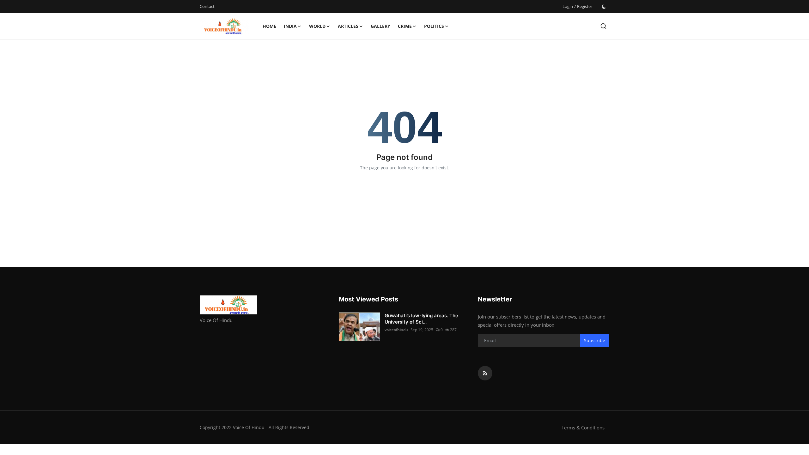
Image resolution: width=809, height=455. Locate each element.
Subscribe (594, 340)
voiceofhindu (396, 329)
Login (568, 6)
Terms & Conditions (583, 427)
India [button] (290, 26)
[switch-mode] (604, 6)
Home (269, 26)
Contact (207, 6)
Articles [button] (348, 26)
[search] (603, 26)
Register (584, 6)
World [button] (317, 26)
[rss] (485, 373)
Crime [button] (405, 26)
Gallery (380, 26)
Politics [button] (434, 26)
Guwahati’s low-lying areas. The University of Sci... (421, 318)
